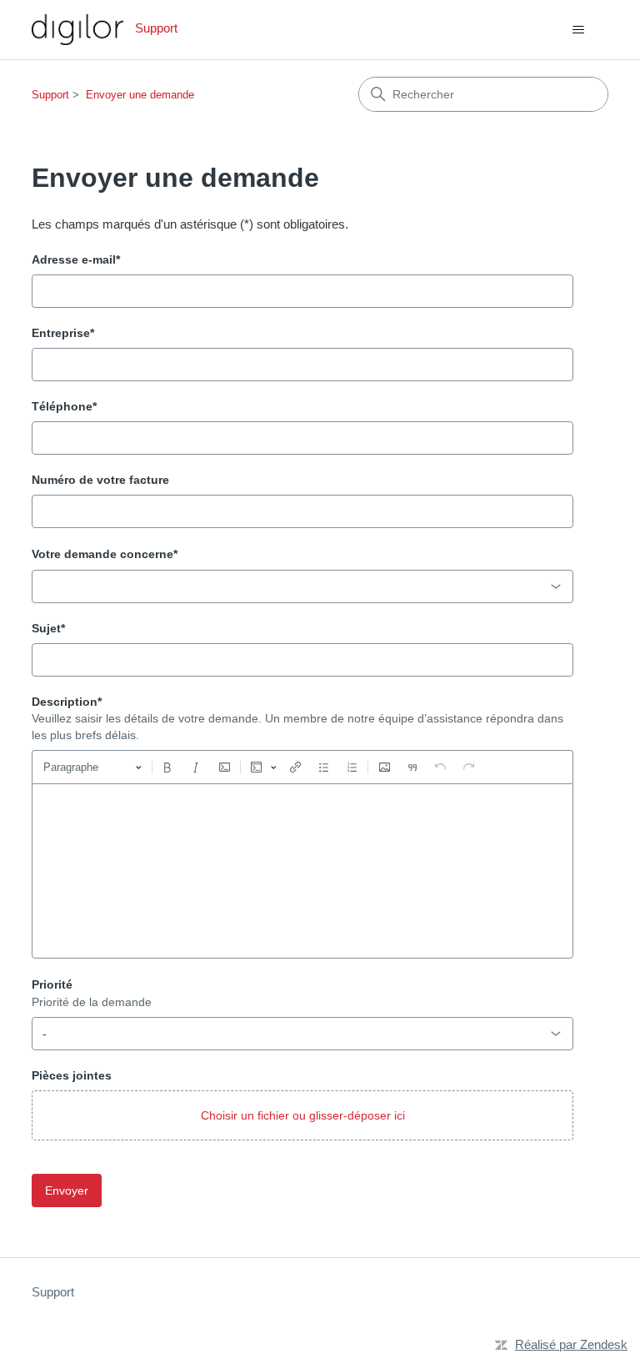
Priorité (52, 984)
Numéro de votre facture (100, 479)
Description (67, 701)
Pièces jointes (72, 1075)
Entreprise (63, 333)
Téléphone (64, 406)
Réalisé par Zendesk (571, 1344)
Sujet (48, 628)
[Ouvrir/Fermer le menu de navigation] (578, 30)
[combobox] (302, 586)
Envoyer (66, 1190)
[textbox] (302, 871)
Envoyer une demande (140, 94)
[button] (302, 1115)
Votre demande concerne (105, 554)
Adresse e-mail (76, 259)
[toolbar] (302, 767)
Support (50, 94)
